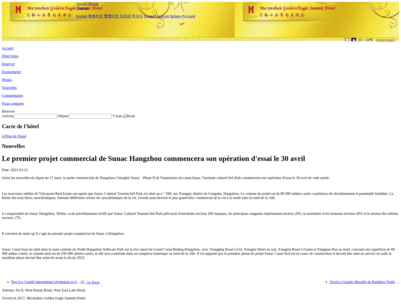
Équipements (11, 72)
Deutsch (150, 16)
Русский (188, 16)
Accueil (7, 48)
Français (82, 8)
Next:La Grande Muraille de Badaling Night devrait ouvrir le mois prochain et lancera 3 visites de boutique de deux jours (364, 282)
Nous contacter (13, 103)
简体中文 (95, 16)
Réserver (8, 64)
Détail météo (385, 40)
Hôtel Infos (10, 56)
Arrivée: (8, 116)
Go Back (92, 282)
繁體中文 (111, 16)
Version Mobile (87, 4)
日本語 (125, 16)
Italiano (175, 16)
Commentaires (12, 96)
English (81, 16)
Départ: (63, 116)
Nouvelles (9, 88)
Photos (7, 80)
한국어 (137, 16)
